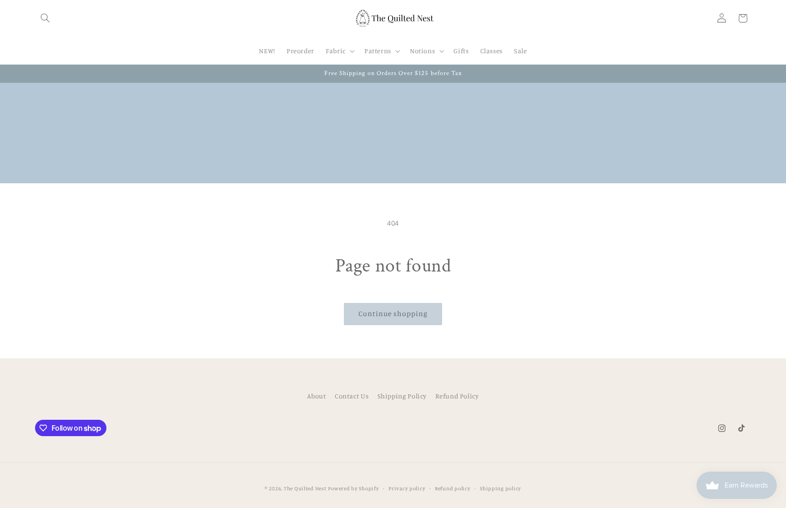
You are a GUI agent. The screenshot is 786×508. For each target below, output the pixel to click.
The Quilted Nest (305, 488)
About (316, 396)
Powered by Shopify (353, 488)
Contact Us (351, 396)
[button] (45, 18)
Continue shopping (393, 313)
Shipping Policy (402, 396)
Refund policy (453, 488)
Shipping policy (500, 488)
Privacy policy (406, 488)
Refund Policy (457, 396)
